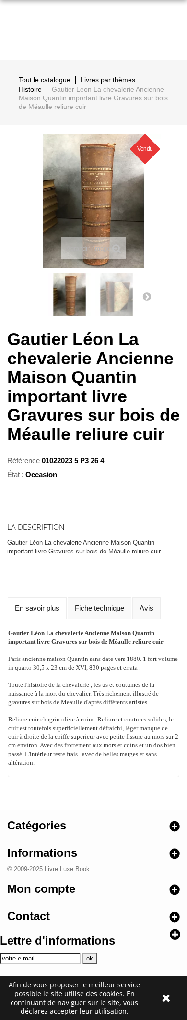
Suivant (147, 296)
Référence (23, 460)
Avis (146, 608)
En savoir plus (37, 608)
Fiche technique (99, 608)
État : (15, 474)
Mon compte (41, 888)
